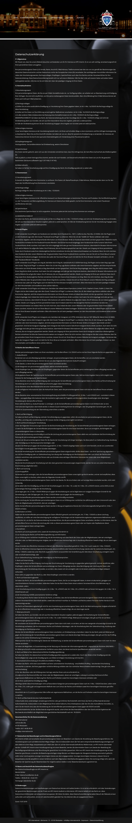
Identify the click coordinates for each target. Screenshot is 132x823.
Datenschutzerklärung (96, 820)
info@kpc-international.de (72, 820)
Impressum (84, 820)
